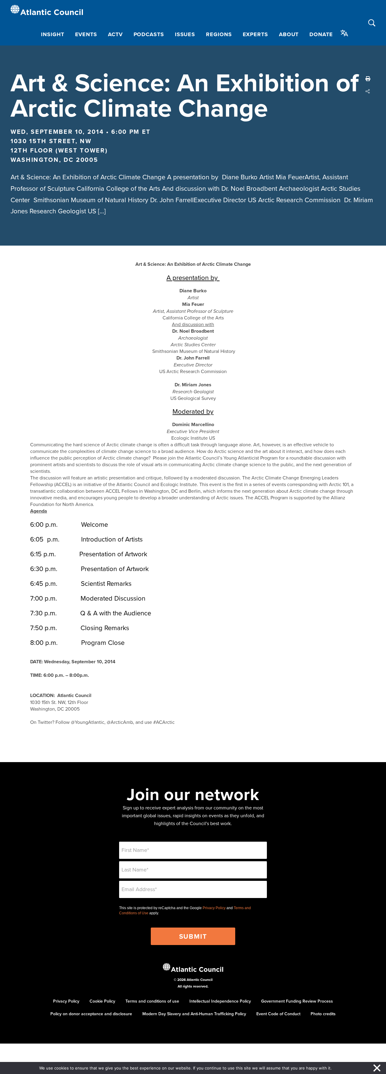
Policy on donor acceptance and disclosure (91, 1014)
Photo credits (323, 1014)
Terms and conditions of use (152, 1001)
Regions (219, 34)
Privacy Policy (214, 908)
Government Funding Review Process (297, 1001)
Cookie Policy (102, 1001)
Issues (185, 34)
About (289, 34)
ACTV (115, 34)
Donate (321, 34)
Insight (52, 34)
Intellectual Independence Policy (220, 1001)
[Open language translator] (344, 33)
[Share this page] (367, 91)
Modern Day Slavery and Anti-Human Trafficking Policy (194, 1014)
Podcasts (149, 34)
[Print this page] (367, 78)
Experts (255, 34)
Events (86, 34)
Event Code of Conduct (278, 1014)
